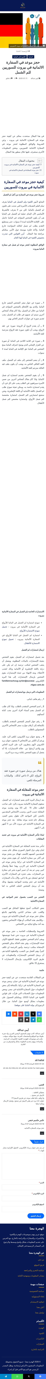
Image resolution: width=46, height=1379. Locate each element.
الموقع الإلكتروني (38, 1204)
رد (42, 1073)
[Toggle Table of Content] (38, 161)
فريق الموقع (39, 1265)
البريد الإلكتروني (38, 1193)
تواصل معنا (39, 1312)
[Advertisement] (23, 107)
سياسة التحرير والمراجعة (34, 1270)
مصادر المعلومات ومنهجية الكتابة (31, 1276)
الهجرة (41, 1328)
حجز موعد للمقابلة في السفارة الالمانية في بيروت (24, 171)
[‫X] (33, 1014)
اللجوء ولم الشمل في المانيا (20, 201)
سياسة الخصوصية (37, 1291)
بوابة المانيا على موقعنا (24, 1005)
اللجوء (41, 1333)
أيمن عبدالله (34, 78)
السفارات (40, 1344)
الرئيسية (25, 51)
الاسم (41, 1183)
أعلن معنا (40, 1307)
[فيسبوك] (39, 1014)
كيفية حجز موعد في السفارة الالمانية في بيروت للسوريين (22, 165)
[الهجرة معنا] (23, 5)
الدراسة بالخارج (37, 1349)
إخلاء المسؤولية (38, 1296)
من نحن (41, 1260)
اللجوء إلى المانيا (19, 57)
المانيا (18, 51)
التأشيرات (40, 1339)
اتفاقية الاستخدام (37, 1302)
